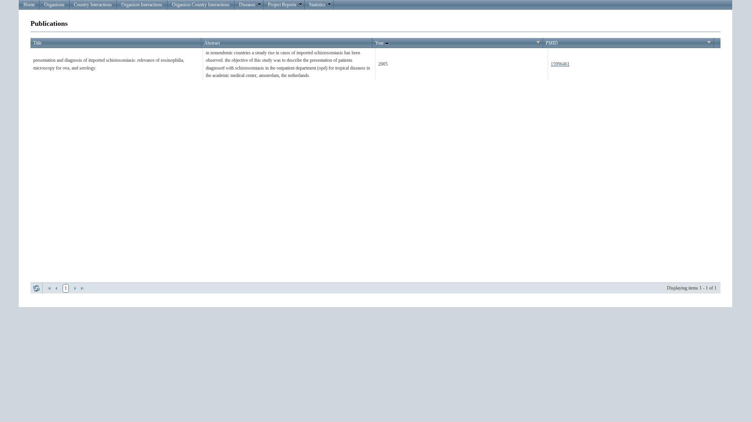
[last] (82, 288)
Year (379, 43)
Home (29, 4)
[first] (49, 288)
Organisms (54, 4)
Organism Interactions (141, 4)
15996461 (560, 64)
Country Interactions (93, 4)
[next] (75, 288)
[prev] (56, 288)
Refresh (36, 288)
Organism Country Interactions (201, 4)
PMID (552, 43)
